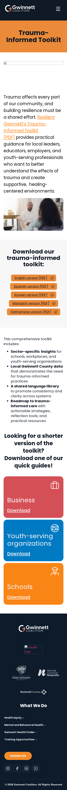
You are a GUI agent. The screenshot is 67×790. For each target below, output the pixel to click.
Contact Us (18, 756)
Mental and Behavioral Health (24, 725)
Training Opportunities (20, 739)
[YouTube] (35, 768)
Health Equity (14, 718)
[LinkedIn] (26, 768)
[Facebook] (17, 768)
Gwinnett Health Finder (20, 732)
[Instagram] (7, 768)
